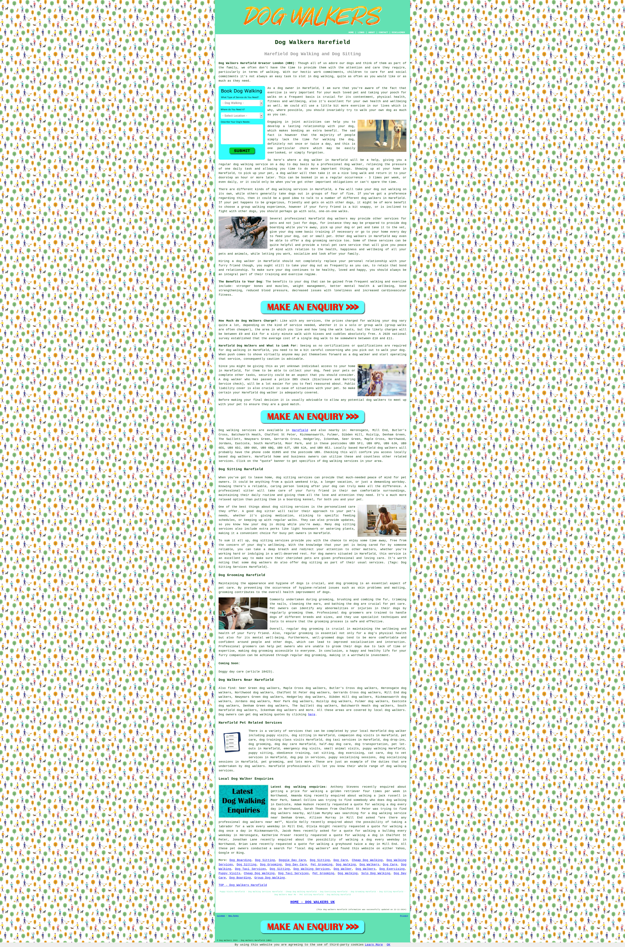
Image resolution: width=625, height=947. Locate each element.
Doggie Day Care (292, 860)
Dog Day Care (296, 864)
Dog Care (340, 860)
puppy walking (374, 748)
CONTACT (383, 32)
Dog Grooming (271, 864)
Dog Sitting (265, 860)
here (311, 714)
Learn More (374, 944)
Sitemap (221, 916)
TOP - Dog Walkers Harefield (243, 885)
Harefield (300, 430)
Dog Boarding (240, 860)
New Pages (233, 916)
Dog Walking (346, 864)
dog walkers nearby (287, 813)
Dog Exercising (392, 869)
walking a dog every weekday (373, 839)
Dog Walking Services (311, 869)
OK (388, 944)
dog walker (245, 261)
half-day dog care (335, 744)
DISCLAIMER (398, 32)
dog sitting (301, 735)
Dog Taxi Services (250, 869)
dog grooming (347, 583)
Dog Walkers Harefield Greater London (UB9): (257, 63)
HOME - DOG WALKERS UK (312, 902)
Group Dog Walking (269, 877)
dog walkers (371, 198)
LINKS (361, 32)
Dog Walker (343, 869)
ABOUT (371, 32)
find (231, 688)
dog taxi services (341, 739)
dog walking (243, 164)
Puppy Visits (229, 873)
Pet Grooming (321, 864)
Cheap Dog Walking (367, 860)
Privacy (404, 916)
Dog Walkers (369, 864)
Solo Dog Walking (375, 873)
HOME (351, 32)
